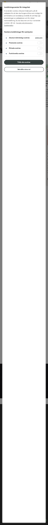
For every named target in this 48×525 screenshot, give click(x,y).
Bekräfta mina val (24, 69)
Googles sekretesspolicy (24, 23)
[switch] (40, 42)
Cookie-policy (8, 25)
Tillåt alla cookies (23, 62)
